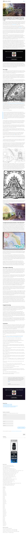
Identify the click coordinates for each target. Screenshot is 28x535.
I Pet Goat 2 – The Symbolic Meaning (9, 532)
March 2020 (4, 499)
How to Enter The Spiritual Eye (6, 465)
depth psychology (14, 24)
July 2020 (4, 496)
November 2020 (4, 495)
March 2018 (4, 521)
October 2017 (4, 525)
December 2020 (4, 494)
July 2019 (4, 504)
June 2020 (4, 497)
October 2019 (4, 502)
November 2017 (4, 524)
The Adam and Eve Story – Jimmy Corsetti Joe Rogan (8, 471)
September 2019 (4, 503)
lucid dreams (20, 27)
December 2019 (4, 501)
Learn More (14, 59)
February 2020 (4, 500)
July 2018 (4, 517)
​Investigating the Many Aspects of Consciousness (8, 472)
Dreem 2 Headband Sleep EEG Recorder (7, 473)
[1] (14, 134)
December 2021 (4, 493)
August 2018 (4, 516)
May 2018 (4, 519)
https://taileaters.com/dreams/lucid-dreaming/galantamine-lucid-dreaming (14, 336)
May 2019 (4, 506)
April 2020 (4, 498)
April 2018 (4, 520)
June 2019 (4, 505)
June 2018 (4, 518)
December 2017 (4, 523)
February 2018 (4, 522)
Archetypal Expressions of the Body (7, 404)
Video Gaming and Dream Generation (7, 468)
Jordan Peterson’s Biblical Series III (6, 485)
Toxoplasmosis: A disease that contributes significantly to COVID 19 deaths (11, 470)
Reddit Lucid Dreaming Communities (7, 466)
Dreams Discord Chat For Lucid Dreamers (7, 469)
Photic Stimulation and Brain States (7, 474)
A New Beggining (5, 467)
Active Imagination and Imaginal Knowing (7, 484)
